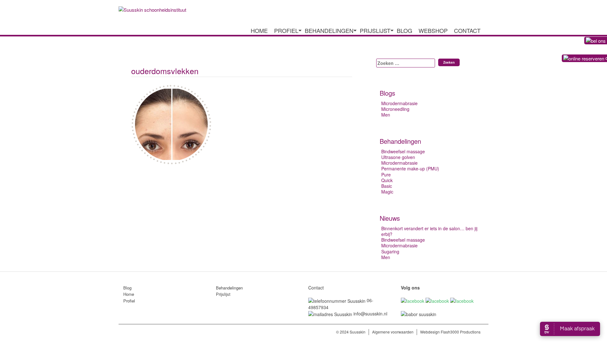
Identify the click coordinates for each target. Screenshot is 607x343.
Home (259, 31)
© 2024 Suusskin (350, 331)
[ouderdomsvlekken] (134, 177)
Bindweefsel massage (403, 151)
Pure (386, 174)
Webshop (433, 31)
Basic (386, 186)
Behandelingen (329, 31)
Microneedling (395, 109)
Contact (467, 31)
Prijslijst (375, 31)
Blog (404, 31)
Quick (387, 180)
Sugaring (390, 251)
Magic (387, 191)
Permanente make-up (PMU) (410, 168)
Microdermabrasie (399, 103)
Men (385, 114)
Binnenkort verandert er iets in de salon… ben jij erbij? (429, 231)
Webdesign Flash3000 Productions (450, 331)
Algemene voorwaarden (393, 331)
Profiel (286, 31)
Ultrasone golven (398, 157)
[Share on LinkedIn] (160, 177)
